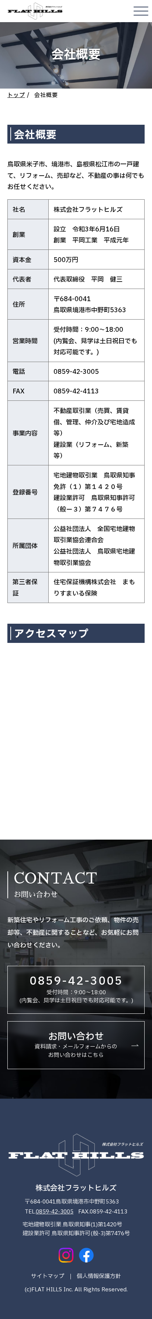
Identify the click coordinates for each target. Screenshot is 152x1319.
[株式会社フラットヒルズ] (35, 11)
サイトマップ (47, 1276)
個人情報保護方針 (99, 1276)
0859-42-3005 (54, 1212)
